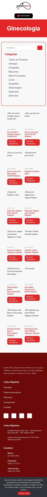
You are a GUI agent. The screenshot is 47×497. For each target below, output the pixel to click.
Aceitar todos (24, 493)
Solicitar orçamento (13, 142)
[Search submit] (39, 48)
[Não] (44, 487)
